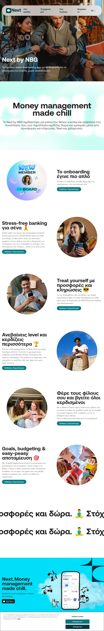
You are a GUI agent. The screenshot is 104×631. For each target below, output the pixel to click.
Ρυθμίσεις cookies (77, 616)
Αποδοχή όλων (77, 626)
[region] (52, 621)
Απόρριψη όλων (77, 621)
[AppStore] (8, 601)
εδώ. (19, 619)
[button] (3, 33)
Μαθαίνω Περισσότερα (69, 189)
